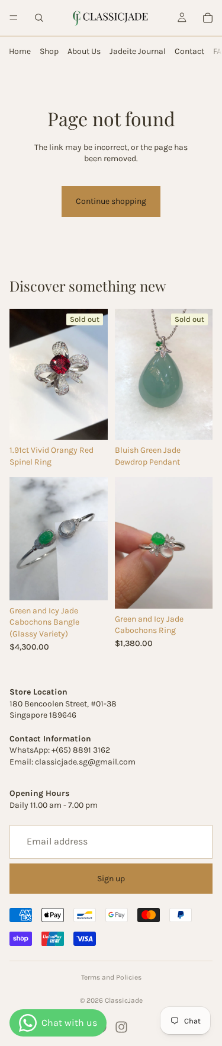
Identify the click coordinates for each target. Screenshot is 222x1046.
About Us (84, 51)
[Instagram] (121, 1027)
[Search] (39, 18)
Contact (189, 51)
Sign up (111, 878)
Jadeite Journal (138, 51)
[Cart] (208, 18)
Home (20, 51)
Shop (49, 51)
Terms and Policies (111, 977)
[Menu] (13, 17)
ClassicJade (124, 1000)
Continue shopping (111, 201)
